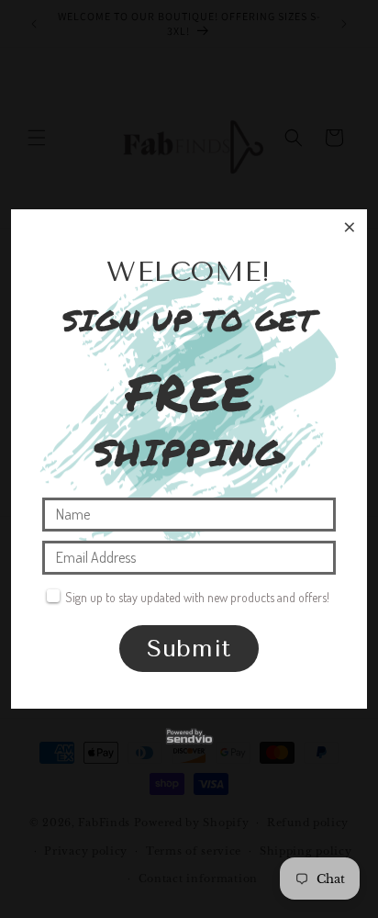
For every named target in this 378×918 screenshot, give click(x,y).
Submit (189, 648)
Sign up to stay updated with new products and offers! (197, 597)
